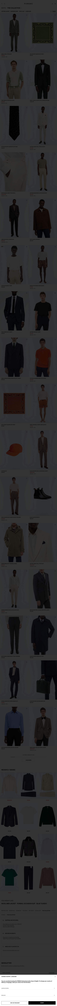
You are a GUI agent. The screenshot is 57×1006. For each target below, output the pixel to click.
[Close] (55, 976)
